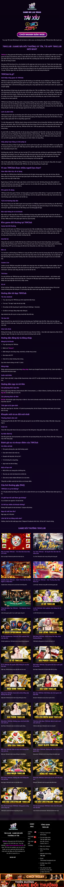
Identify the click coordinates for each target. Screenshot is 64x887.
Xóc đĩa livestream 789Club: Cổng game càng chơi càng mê (15, 806)
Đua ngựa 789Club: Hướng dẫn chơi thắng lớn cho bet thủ (15, 778)
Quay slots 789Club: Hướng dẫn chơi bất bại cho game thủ (47, 750)
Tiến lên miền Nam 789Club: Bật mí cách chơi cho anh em (47, 722)
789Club (3, 54)
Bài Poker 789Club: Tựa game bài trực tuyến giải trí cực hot (47, 665)
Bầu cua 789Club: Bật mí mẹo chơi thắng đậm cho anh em (15, 750)
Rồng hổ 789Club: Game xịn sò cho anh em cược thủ (48, 778)
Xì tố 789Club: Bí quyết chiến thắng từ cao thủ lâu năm (15, 665)
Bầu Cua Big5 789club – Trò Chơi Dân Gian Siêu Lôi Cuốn (15, 552)
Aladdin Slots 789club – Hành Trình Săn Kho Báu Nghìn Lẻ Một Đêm (16, 580)
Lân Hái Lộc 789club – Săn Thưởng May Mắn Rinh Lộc (46, 580)
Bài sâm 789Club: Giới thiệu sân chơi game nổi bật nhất (47, 693)
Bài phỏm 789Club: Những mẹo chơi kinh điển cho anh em (15, 722)
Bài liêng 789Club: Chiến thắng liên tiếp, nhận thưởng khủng (47, 637)
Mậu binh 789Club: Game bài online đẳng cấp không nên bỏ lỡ (15, 693)
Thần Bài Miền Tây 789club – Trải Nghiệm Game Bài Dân (15, 609)
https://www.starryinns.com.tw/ (15, 845)
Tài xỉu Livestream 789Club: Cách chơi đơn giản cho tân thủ (47, 806)
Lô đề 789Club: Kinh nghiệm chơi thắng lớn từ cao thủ (47, 609)
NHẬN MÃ (13, 857)
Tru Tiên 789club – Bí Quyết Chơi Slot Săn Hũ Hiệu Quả (47, 552)
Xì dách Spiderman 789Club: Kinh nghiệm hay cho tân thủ (15, 637)
